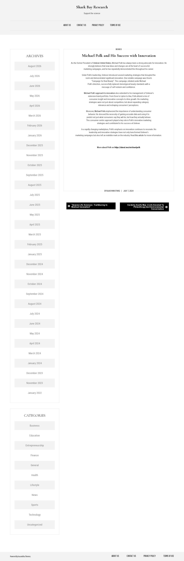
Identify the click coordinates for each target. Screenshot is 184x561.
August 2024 (34, 303)
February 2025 (34, 244)
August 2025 (34, 184)
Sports (34, 504)
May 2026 (35, 95)
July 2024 (35, 313)
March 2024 (35, 353)
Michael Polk (100, 111)
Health (34, 475)
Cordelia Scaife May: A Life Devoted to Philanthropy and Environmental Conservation (145, 207)
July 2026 (35, 75)
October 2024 (35, 283)
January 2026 (35, 135)
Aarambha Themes (24, 556)
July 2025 (35, 194)
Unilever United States (102, 63)
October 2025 (35, 165)
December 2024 (34, 264)
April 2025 (34, 224)
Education (34, 435)
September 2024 (34, 293)
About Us (67, 25)
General (35, 465)
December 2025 (34, 145)
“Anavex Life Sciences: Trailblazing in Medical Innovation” (89, 206)
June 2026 (34, 85)
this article (139, 135)
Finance (35, 455)
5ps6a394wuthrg (112, 191)
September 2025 (34, 175)
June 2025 (34, 204)
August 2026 (34, 66)
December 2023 (34, 373)
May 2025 (35, 214)
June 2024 (34, 323)
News (35, 494)
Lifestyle (34, 485)
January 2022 (35, 392)
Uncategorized (34, 524)
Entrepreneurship (35, 445)
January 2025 (35, 254)
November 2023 (34, 382)
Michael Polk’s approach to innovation (99, 93)
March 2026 (35, 115)
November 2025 (34, 155)
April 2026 (34, 105)
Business (119, 49)
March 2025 (35, 234)
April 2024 (34, 343)
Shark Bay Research (92, 7)
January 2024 (35, 363)
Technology (35, 514)
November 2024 (34, 274)
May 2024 (35, 333)
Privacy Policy (98, 25)
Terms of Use (115, 25)
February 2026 (34, 125)
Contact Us (81, 25)
